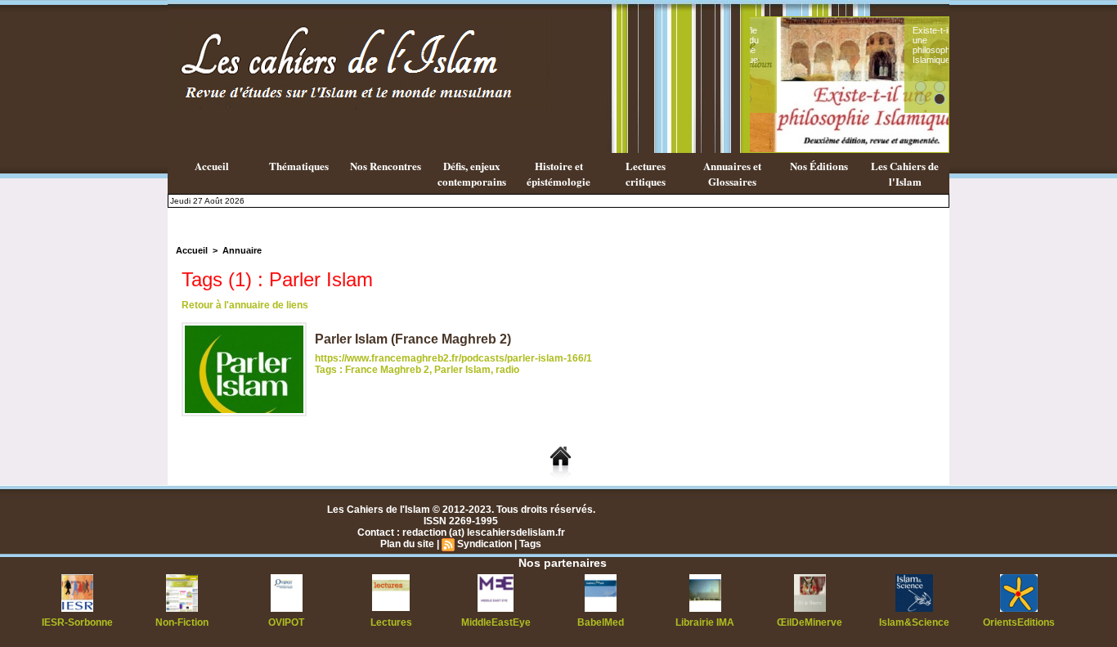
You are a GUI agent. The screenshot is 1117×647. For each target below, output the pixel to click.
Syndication (484, 544)
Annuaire (242, 250)
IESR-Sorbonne (77, 622)
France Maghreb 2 (387, 369)
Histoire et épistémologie (558, 173)
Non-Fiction (182, 622)
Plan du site (407, 544)
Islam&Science (914, 622)
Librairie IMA (704, 622)
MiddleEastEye (496, 622)
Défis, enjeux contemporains (471, 173)
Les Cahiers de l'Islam (905, 173)
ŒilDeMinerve (809, 622)
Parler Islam (462, 369)
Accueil (212, 165)
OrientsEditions (1019, 622)
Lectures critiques (646, 173)
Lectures (391, 622)
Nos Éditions (819, 165)
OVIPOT (286, 622)
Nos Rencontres (385, 165)
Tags (530, 544)
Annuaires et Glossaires (732, 173)
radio (507, 369)
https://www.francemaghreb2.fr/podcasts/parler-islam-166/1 (453, 358)
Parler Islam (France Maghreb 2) (413, 339)
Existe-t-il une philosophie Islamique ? (908, 45)
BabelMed (600, 622)
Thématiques (299, 165)
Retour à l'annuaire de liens (245, 305)
